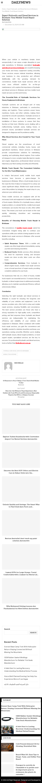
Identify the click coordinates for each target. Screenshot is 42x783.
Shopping (21, 397)
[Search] (40, 3)
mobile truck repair (9, 354)
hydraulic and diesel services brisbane (16, 351)
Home (4, 9)
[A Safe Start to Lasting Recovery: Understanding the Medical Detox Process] (7, 730)
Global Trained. (21, 782)
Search (7, 629)
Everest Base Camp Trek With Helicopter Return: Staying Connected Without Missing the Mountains (20, 649)
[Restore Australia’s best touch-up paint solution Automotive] (21, 523)
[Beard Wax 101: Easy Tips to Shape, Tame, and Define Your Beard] (7, 758)
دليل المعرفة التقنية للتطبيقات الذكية (16, 684)
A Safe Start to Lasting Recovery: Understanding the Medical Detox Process (28, 729)
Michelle (18, 363)
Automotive (6, 22)
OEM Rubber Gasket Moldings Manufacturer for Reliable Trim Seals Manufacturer (18, 660)
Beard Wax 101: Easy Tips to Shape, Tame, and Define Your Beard (28, 757)
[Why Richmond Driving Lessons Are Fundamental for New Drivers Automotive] (21, 590)
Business (21, 385)
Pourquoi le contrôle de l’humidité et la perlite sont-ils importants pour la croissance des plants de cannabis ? (27, 769)
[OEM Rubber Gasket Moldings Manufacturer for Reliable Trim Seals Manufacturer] (7, 719)
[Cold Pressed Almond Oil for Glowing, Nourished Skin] (7, 747)
